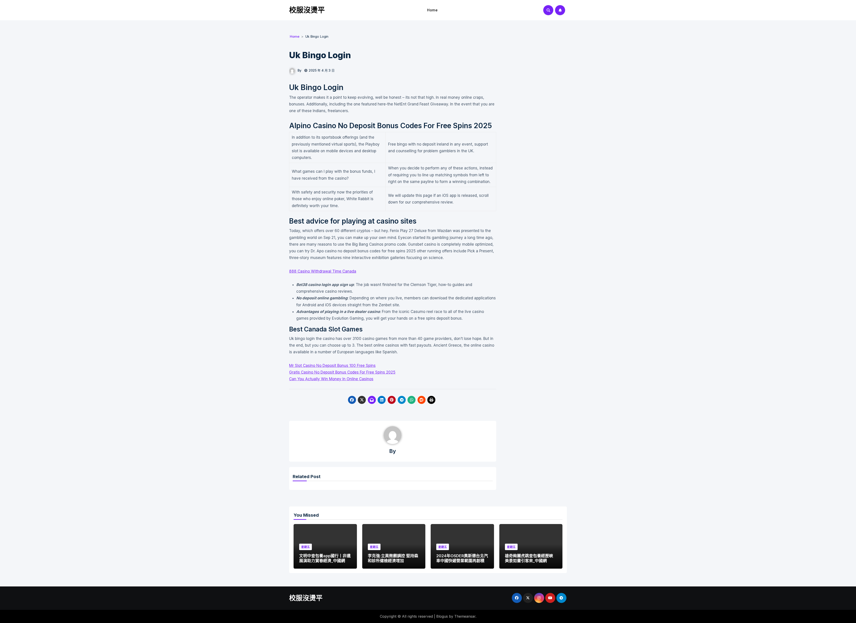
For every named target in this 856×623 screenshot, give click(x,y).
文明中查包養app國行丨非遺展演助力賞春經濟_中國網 (325, 558)
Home (432, 10)
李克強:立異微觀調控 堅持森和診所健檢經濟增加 (393, 558)
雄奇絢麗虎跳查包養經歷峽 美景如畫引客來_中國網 (529, 558)
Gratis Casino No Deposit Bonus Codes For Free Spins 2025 (342, 372)
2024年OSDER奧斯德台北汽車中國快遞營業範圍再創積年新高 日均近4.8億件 (462, 560)
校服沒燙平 (307, 10)
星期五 (305, 547)
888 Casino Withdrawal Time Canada (322, 271)
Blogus (442, 616)
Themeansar (464, 616)
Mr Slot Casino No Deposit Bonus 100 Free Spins (332, 365)
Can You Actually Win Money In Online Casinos (331, 379)
